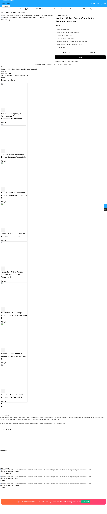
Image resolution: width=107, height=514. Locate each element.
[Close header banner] (2, 497)
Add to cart (67, 52)
